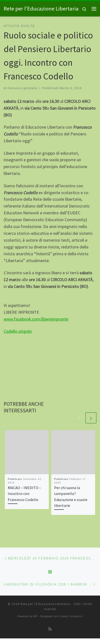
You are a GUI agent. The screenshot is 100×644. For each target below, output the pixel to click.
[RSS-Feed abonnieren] (50, 629)
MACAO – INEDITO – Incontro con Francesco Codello (24, 493)
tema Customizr (72, 616)
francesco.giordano (22, 88)
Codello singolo (18, 331)
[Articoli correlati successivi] (90, 417)
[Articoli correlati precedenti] (79, 417)
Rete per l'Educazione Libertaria (45, 604)
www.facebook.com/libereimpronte (36, 319)
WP (35, 616)
